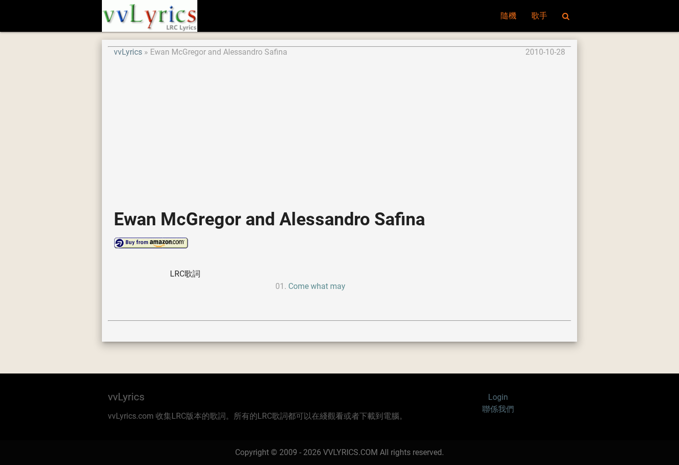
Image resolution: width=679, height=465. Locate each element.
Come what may (316, 286)
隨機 (508, 15)
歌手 (539, 15)
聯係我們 (498, 409)
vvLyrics (128, 52)
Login (498, 397)
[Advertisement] (339, 127)
